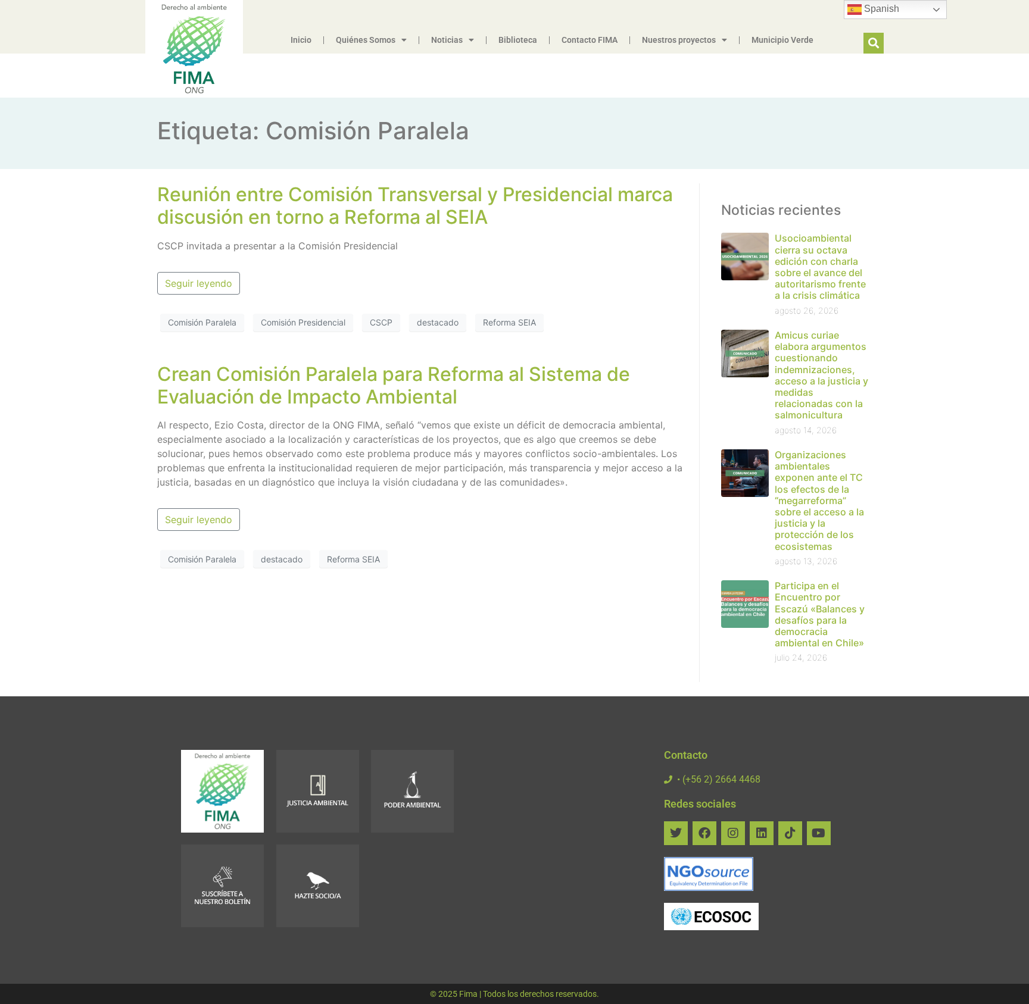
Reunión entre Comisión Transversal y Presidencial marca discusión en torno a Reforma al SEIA (415, 206)
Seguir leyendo (198, 283)
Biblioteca (517, 40)
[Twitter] (676, 833)
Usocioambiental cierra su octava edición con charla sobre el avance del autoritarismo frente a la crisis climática (820, 266)
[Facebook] (704, 833)
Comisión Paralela (202, 322)
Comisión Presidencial (303, 322)
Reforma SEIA (509, 322)
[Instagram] (733, 833)
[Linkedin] (762, 833)
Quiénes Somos (365, 40)
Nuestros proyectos (679, 40)
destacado (438, 322)
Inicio (301, 40)
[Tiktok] (790, 833)
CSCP (381, 322)
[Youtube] (819, 833)
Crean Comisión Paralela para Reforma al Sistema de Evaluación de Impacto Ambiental (393, 385)
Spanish (880, 9)
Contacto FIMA (590, 40)
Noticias (447, 40)
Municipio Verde (782, 40)
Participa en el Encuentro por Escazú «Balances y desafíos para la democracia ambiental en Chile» (820, 614)
